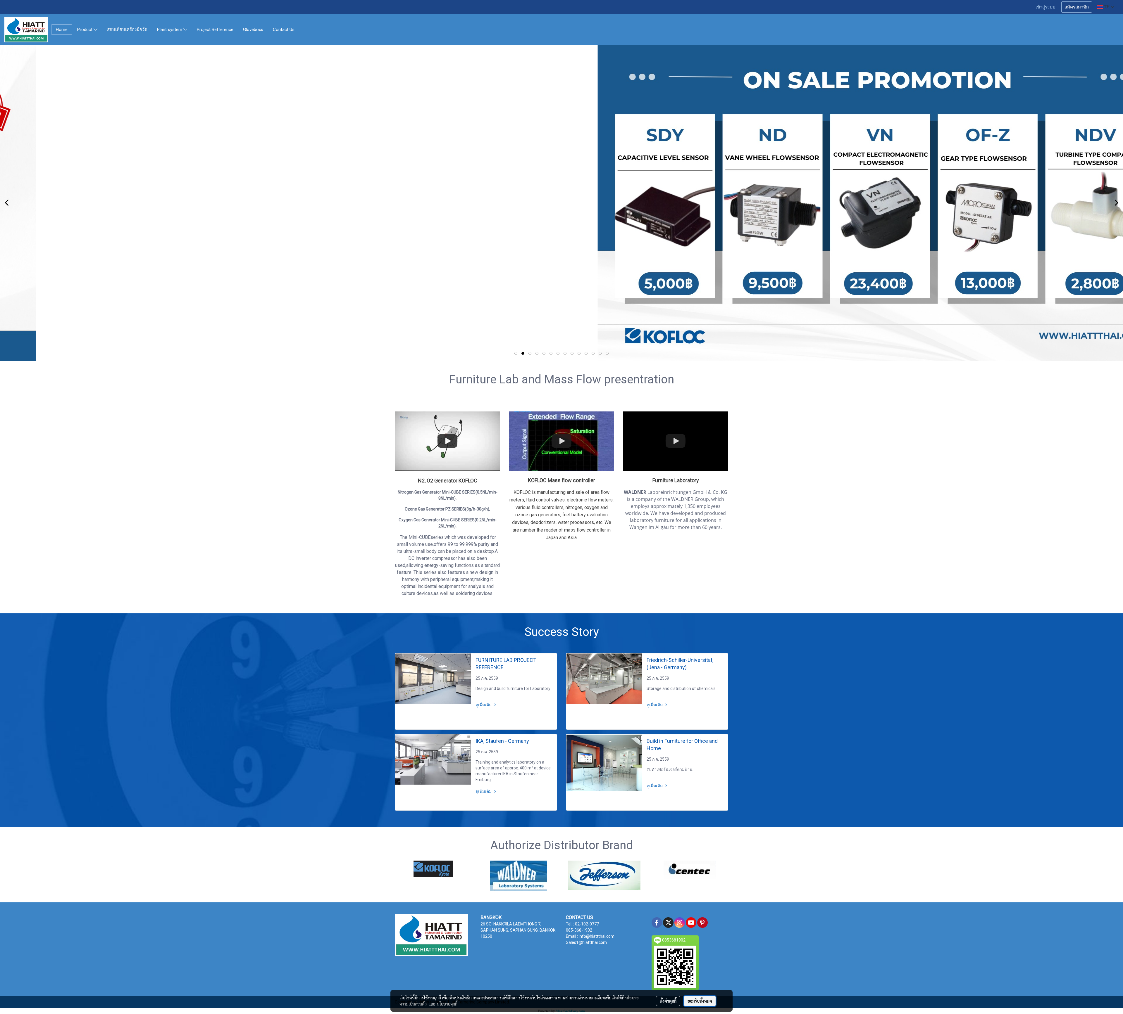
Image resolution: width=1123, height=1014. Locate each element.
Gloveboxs (253, 29)
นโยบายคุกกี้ (447, 1003)
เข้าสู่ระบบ (1045, 7)
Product (85, 29)
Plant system (170, 29)
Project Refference (215, 29)
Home (62, 29)
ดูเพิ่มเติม (484, 704)
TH (1107, 7)
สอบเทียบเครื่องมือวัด (127, 29)
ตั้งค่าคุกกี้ (668, 1000)
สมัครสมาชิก (1077, 7)
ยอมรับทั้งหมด (700, 1000)
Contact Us (283, 29)
